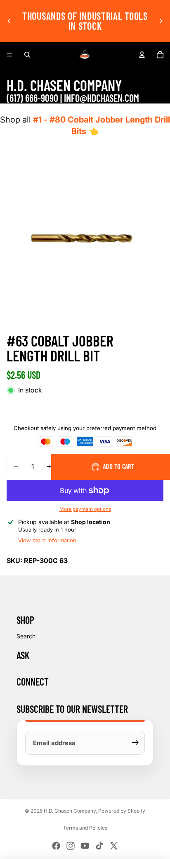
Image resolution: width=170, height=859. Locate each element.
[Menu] (9, 54)
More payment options (85, 509)
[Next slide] (161, 21)
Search (26, 636)
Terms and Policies (85, 828)
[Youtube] (85, 846)
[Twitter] (114, 846)
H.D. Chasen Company (70, 811)
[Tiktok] (99, 846)
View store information (47, 540)
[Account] (142, 55)
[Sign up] (135, 742)
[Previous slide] (9, 21)
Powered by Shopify (121, 811)
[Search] (27, 55)
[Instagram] (71, 846)
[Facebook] (56, 846)
